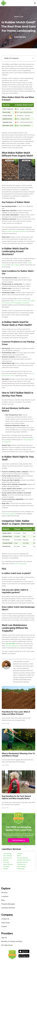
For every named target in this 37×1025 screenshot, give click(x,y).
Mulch (19, 856)
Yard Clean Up (7, 858)
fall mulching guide (9, 513)
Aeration (19, 853)
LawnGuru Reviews (8, 908)
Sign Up (4, 938)
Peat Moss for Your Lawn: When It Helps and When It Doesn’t (16, 713)
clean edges (14, 265)
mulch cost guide (20, 563)
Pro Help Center (7, 945)
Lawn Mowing (7, 853)
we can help (10, 643)
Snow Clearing (7, 856)
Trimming (6, 862)
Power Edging (21, 866)
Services (4, 892)
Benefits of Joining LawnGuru (11, 941)
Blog (2, 900)
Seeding (5, 868)
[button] (32, 58)
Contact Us (5, 919)
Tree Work (6, 866)
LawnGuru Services (11, 849)
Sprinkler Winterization (24, 860)
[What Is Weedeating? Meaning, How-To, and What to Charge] (18, 739)
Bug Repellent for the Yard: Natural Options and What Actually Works (16, 797)
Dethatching (20, 868)
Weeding (5, 860)
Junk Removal (21, 864)
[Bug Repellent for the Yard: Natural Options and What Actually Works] (18, 782)
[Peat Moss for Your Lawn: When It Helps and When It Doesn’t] (18, 697)
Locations (4, 896)
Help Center (5, 923)
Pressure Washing (22, 858)
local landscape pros (12, 646)
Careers (4, 926)
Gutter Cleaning (7, 864)
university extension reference (16, 231)
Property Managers (8, 904)
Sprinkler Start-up (22, 862)
